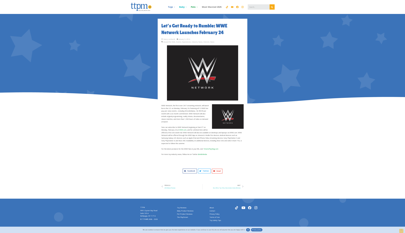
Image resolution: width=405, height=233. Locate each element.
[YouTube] (232, 7)
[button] (174, 7)
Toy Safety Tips (215, 220)
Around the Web (169, 42)
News (212, 42)
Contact (212, 211)
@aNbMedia (202, 154)
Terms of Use (215, 217)
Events (178, 42)
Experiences (186, 42)
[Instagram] (242, 7)
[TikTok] (227, 7)
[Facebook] (237, 7)
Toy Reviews (181, 208)
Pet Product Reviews (184, 214)
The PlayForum (182, 217)
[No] (401, 231)
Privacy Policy (214, 214)
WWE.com (182, 130)
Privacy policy (256, 230)
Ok (248, 230)
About (212, 208)
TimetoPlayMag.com (210, 149)
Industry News (197, 42)
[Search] (272, 7)
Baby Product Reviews (185, 211)
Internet (206, 42)
